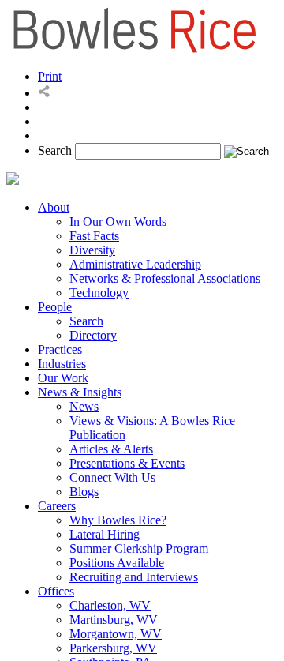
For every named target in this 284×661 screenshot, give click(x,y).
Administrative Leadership (135, 264)
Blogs (84, 491)
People (55, 307)
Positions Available (116, 562)
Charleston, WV (110, 605)
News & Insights (79, 392)
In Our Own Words (117, 221)
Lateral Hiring (104, 534)
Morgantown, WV (115, 633)
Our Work (63, 378)
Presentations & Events (127, 463)
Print (50, 76)
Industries (62, 363)
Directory (93, 335)
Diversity (92, 250)
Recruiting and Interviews (133, 577)
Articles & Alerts (111, 449)
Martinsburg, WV (113, 619)
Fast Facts (94, 235)
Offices (56, 591)
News (84, 406)
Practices (60, 349)
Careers (57, 506)
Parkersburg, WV (113, 648)
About (53, 207)
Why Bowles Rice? (117, 520)
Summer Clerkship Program (138, 548)
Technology (99, 292)
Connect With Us (112, 477)
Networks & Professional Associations (164, 278)
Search (55, 150)
